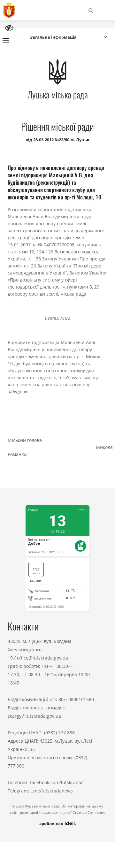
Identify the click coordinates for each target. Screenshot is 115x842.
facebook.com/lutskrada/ (56, 782)
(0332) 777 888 (59, 733)
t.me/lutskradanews (51, 791)
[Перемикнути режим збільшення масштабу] (9, 27)
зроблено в (51, 823)
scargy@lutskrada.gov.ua (34, 716)
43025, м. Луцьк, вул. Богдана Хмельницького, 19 (40, 649)
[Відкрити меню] (6, 40)
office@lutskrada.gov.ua (42, 658)
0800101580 (81, 699)
